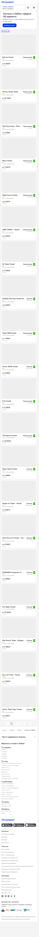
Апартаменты (6, 770)
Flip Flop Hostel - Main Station (12, 126)
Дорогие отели (6, 804)
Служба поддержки (7, 852)
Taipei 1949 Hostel (9, 333)
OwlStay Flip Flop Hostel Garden (13, 299)
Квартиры (4, 772)
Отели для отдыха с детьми (10, 796)
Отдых (3, 813)
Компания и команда (8, 834)
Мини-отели (5, 767)
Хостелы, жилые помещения (10, 765)
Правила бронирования (9, 863)
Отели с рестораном (8, 786)
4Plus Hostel (7, 161)
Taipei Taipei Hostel (9, 469)
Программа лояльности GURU (11, 869)
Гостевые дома (6, 776)
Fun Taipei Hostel (8, 607)
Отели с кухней (6, 794)
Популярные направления (10, 858)
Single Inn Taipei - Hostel (11, 503)
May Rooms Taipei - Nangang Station (13, 640)
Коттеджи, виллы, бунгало (10, 778)
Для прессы (5, 842)
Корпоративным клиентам (10, 884)
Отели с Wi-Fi (6, 790)
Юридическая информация (10, 860)
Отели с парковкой (7, 783)
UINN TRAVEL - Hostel (10, 230)
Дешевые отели (6, 806)
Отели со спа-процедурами (10, 788)
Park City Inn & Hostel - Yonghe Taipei (13, 538)
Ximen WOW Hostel (10, 367)
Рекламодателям (7, 890)
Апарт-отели (5, 774)
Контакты (4, 837)
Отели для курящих (7, 799)
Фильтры (28, 7)
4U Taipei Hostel (8, 264)
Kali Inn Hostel (7, 57)
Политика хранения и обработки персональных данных (19, 916)
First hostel (6, 401)
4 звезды (4, 751)
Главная (4, 730)
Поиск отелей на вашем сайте (11, 887)
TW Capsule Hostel (9, 436)
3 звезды (4, 754)
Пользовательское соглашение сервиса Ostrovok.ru (17, 866)
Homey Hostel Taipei (10, 92)
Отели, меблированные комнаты (12, 763)
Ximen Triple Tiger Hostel (12, 709)
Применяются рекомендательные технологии (16, 919)
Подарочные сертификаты (10, 872)
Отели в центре (6, 811)
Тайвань (12, 730)
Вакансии (4, 840)
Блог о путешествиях (8, 855)
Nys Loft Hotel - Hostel (11, 675)
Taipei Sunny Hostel (9, 195)
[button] (13, 7)
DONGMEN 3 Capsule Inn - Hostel (13, 572)
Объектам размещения (9, 878)
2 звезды (4, 756)
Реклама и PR (6, 893)
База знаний (5, 849)
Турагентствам (6, 881)
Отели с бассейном (7, 792)
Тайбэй (19, 730)
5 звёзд (4, 749)
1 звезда (4, 758)
